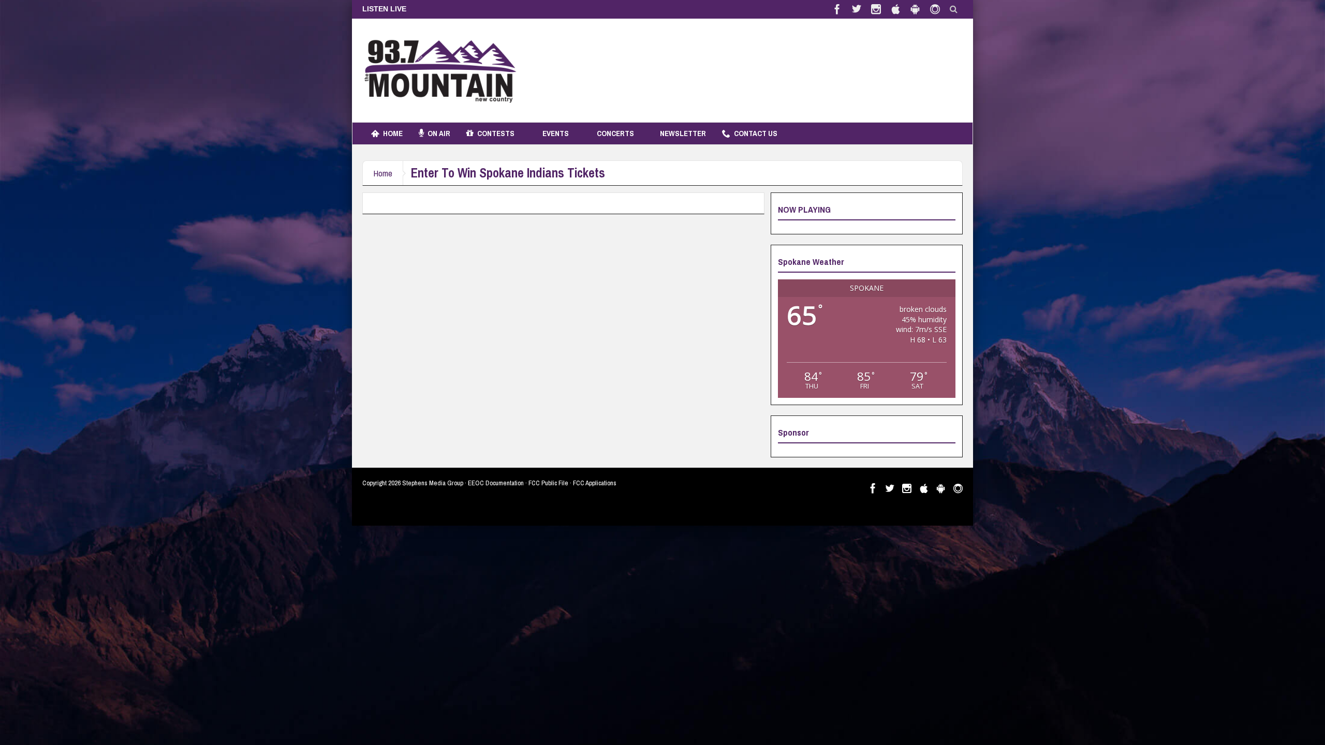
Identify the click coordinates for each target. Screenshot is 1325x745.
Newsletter (683, 133)
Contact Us (755, 133)
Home (393, 133)
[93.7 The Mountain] (440, 70)
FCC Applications (594, 483)
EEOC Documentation (496, 483)
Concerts (615, 133)
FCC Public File (548, 483)
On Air (439, 133)
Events (555, 133)
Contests (495, 133)
